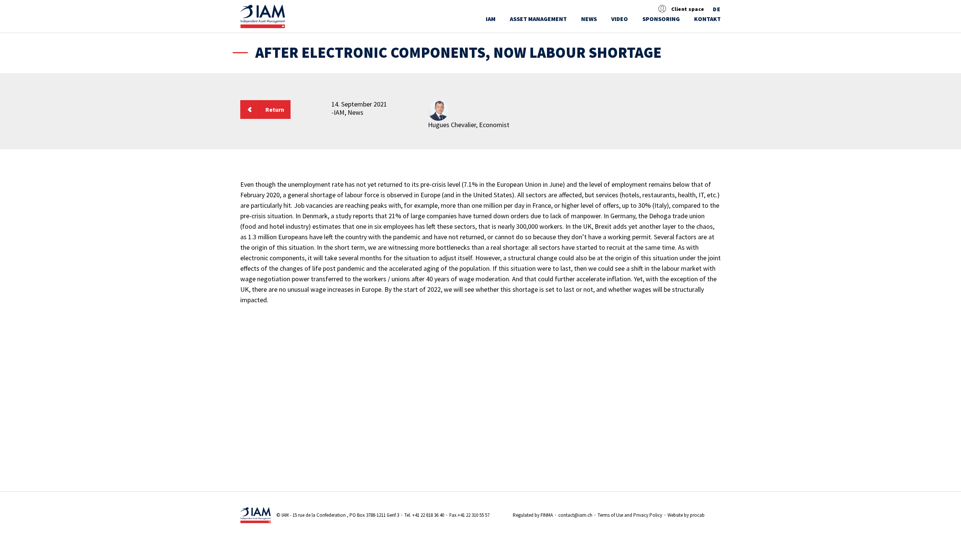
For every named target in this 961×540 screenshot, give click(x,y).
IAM (491, 18)
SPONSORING (661, 18)
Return (274, 109)
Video (619, 18)
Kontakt (707, 18)
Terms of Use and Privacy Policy (630, 515)
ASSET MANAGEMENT (538, 18)
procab (697, 515)
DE (717, 9)
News (589, 18)
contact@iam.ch (575, 515)
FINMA (547, 515)
